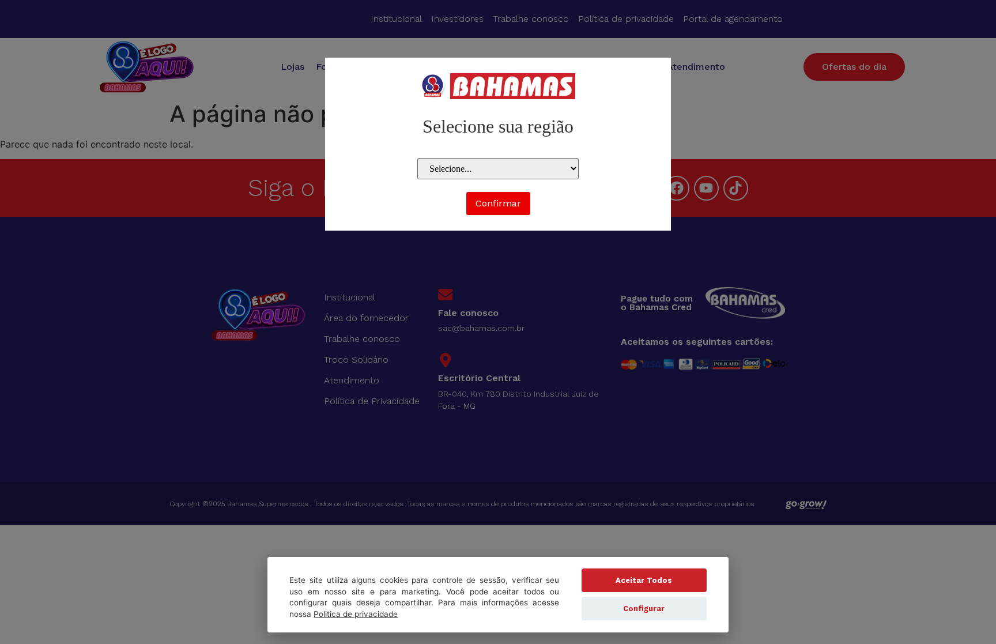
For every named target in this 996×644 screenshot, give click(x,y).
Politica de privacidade (356, 614)
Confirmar (498, 203)
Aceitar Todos (644, 580)
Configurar (644, 608)
